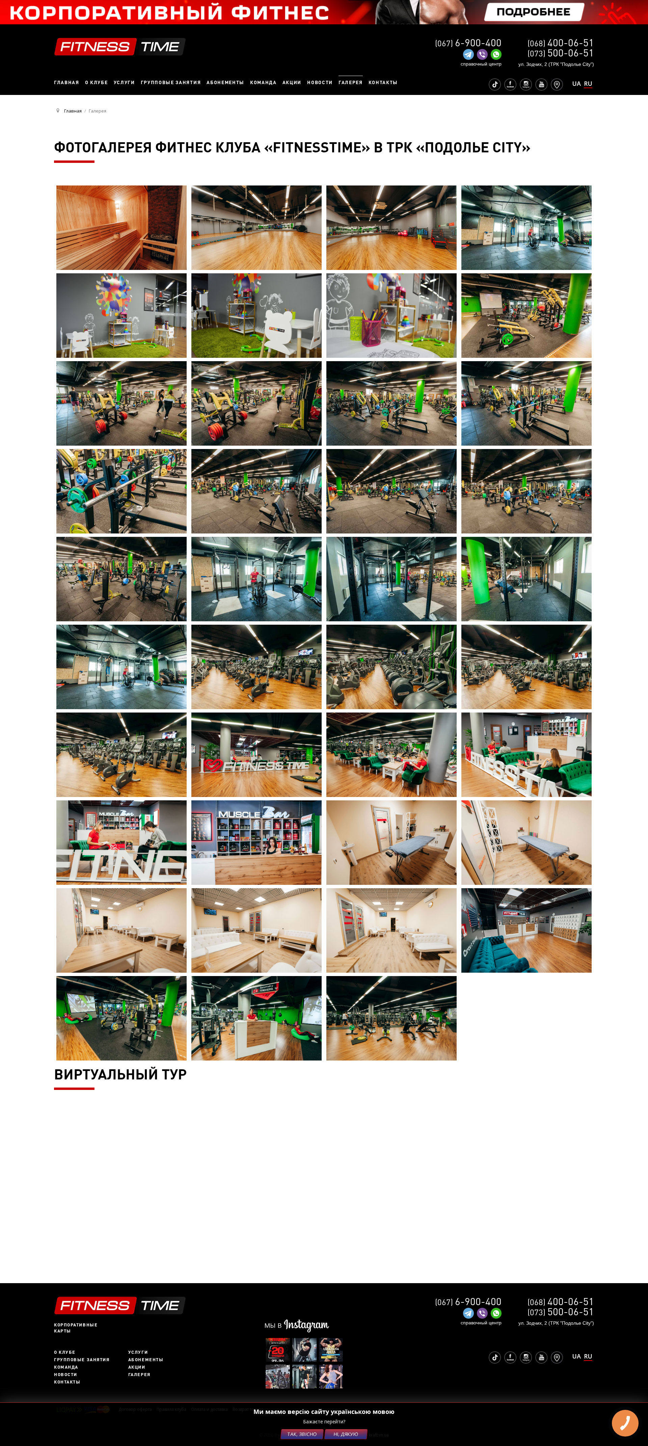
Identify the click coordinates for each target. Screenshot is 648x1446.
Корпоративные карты (76, 1327)
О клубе (65, 1352)
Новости (65, 1374)
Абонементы (146, 1359)
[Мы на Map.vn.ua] (557, 84)
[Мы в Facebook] (510, 84)
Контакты (67, 1382)
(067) (468, 43)
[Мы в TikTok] (495, 84)
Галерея (139, 1374)
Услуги (138, 1352)
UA (576, 83)
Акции (136, 1367)
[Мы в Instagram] (526, 84)
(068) (561, 43)
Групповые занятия (82, 1359)
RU (588, 84)
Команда (66, 1367)
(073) (561, 53)
